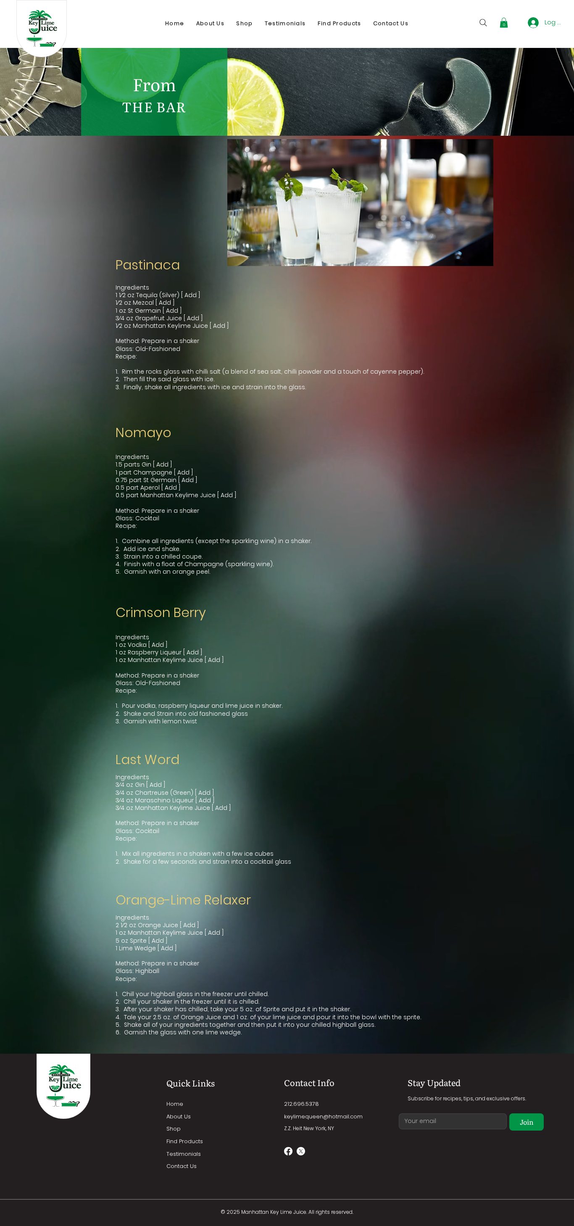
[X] (301, 1151)
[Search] (483, 23)
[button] (504, 23)
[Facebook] (288, 1151)
